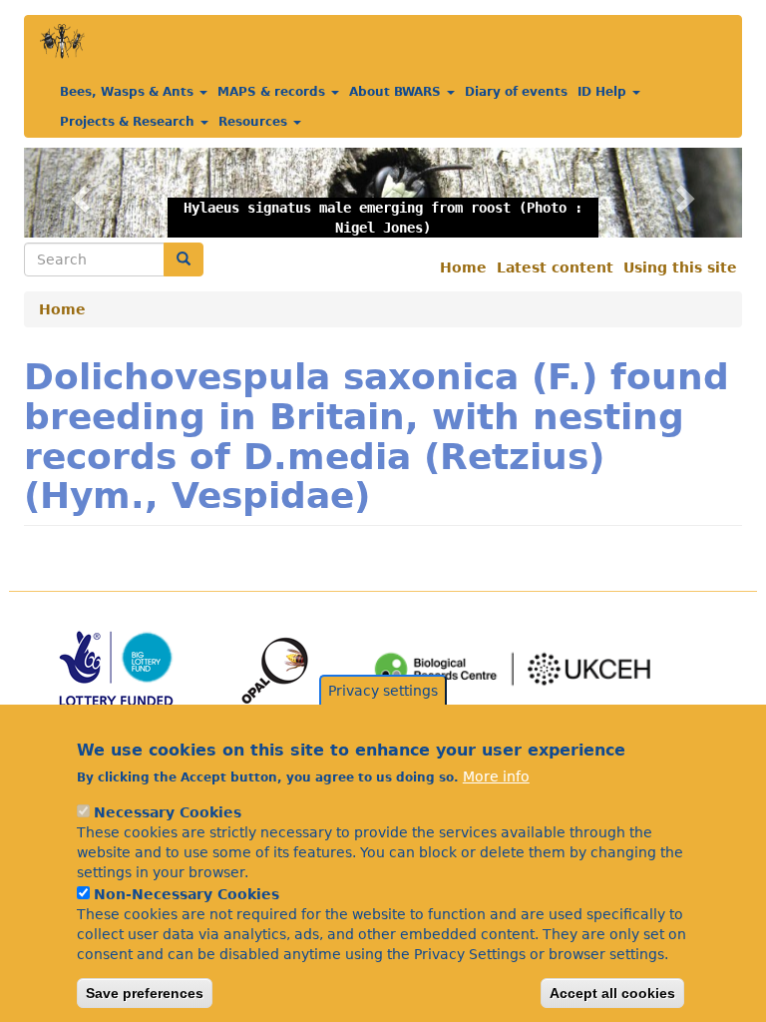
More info (496, 776)
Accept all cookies (612, 993)
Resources (254, 122)
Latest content (555, 267)
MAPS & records (273, 92)
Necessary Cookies (167, 812)
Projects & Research (129, 122)
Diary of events (516, 92)
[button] (78, 193)
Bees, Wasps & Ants (128, 92)
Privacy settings (383, 691)
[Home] (62, 41)
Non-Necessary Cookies (186, 894)
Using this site (680, 267)
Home (463, 267)
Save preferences (144, 993)
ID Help (603, 92)
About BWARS (397, 92)
